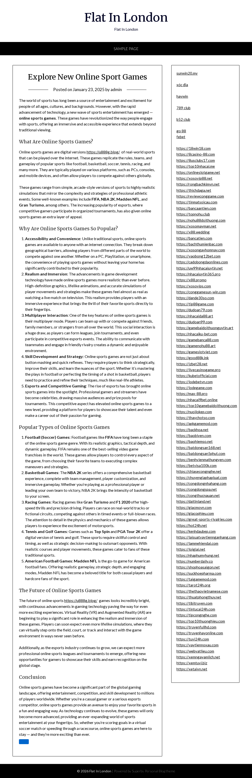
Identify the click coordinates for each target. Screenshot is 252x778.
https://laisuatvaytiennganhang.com (206, 537)
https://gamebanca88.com (197, 340)
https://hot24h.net (191, 525)
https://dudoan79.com (194, 310)
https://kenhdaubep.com (196, 531)
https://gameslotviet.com (197, 352)
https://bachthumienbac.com (199, 244)
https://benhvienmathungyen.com (203, 459)
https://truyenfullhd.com (196, 627)
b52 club (183, 119)
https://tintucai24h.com (195, 609)
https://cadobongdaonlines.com (202, 262)
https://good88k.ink (192, 357)
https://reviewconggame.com (200, 196)
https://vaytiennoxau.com (197, 645)
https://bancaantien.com (196, 208)
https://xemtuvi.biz (191, 663)
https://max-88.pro (191, 393)
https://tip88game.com (195, 304)
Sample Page (126, 48)
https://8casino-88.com (195, 154)
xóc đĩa (182, 84)
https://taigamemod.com (196, 579)
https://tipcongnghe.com (196, 615)
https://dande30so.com (195, 298)
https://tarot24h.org (193, 585)
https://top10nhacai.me (195, 166)
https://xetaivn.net (191, 669)
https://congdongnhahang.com (201, 483)
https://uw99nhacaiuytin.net (199, 268)
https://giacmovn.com (194, 507)
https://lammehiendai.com (197, 543)
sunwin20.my (187, 73)
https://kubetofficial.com (196, 375)
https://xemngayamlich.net (198, 657)
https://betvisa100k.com (196, 465)
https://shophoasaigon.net (198, 567)
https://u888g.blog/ (103, 152)
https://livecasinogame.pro (198, 370)
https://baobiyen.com (193, 435)
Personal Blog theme (160, 771)
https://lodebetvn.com (194, 382)
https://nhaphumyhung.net (197, 555)
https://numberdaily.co (194, 561)
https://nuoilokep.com (194, 411)
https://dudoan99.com (194, 322)
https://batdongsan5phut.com (200, 453)
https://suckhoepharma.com (198, 573)
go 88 (181, 131)
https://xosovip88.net (194, 178)
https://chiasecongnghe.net (198, 471)
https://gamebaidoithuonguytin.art (204, 328)
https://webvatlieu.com (195, 651)
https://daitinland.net (193, 501)
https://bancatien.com (194, 238)
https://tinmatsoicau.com (196, 202)
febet (180, 137)
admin (116, 89)
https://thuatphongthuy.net (198, 597)
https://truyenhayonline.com (199, 633)
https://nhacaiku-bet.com (196, 334)
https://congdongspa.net (196, 489)
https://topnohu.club (193, 214)
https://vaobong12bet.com (198, 256)
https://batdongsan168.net (198, 447)
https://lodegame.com (194, 387)
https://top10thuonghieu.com (200, 621)
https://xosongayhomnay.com (200, 250)
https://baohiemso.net (194, 441)
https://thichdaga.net (193, 190)
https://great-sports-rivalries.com (204, 519)
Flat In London (126, 17)
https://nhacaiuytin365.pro (198, 274)
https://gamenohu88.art (196, 345)
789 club (183, 108)
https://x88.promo (191, 280)
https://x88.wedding (193, 232)
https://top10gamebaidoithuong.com (206, 405)
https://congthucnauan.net (198, 495)
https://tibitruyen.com (194, 603)
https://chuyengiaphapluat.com (201, 477)
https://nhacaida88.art (194, 316)
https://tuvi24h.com (192, 639)
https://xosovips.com (193, 286)
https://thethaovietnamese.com (202, 591)
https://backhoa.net (192, 429)
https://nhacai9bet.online (197, 399)
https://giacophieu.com (195, 513)
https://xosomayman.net (196, 226)
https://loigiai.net (190, 549)
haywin (182, 96)
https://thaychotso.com (195, 417)
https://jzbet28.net (191, 364)
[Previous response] (24, 741)
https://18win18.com (193, 148)
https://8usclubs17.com (195, 160)
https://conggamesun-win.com (201, 292)
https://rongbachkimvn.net (198, 184)
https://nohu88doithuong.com (200, 220)
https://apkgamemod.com (196, 423)
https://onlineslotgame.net (198, 172)
